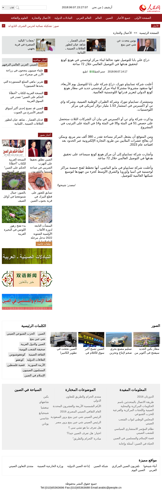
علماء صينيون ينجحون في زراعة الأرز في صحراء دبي (24, 72)
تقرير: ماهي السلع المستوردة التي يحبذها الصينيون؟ (23, 83)
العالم (98, 17)
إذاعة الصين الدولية (78, 466)
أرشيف (107, 7)
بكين (46, 396)
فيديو (67, 25)
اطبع (85, 71)
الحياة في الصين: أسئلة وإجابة (136, 443)
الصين (109, 17)
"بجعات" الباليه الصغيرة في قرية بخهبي (25, 44)
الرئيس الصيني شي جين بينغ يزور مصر (78, 422)
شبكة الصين (101, 466)
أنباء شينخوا (150, 466)
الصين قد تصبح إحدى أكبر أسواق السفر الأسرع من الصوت (24, 110)
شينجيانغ (44, 412)
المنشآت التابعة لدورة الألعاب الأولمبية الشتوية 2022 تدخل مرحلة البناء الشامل (41, 233)
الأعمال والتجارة (41, 17)
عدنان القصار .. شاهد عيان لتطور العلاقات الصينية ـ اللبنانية (24, 121)
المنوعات (92, 25)
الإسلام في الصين (34, 375)
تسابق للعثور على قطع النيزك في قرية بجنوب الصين (41, 196)
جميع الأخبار (123, 17)
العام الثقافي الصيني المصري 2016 (80, 411)
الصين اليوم (138, 470)
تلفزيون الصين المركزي (126, 466)
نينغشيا (45, 407)
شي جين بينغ (37, 338)
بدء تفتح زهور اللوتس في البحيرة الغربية (15, 229)
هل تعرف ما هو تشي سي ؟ (84, 427)
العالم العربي (83, 17)
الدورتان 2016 (145, 396)
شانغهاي (44, 402)
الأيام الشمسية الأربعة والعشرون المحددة (77, 406)
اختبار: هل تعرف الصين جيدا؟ (84, 433)
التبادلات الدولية (63, 17)
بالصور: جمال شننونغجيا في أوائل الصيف (14, 196)
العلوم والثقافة (19, 17)
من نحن (97, 7)
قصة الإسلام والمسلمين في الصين (133, 438)
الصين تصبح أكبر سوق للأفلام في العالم (94, 352)
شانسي (44, 418)
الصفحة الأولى (142, 17)
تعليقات (78, 25)
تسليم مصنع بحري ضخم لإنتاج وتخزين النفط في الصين (120, 352)
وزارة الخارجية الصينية (50, 466)
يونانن (45, 423)
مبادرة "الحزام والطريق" (87, 438)
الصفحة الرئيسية (149, 33)
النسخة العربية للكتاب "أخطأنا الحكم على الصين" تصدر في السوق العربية (26, 97)
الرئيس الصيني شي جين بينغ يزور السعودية (76, 416)
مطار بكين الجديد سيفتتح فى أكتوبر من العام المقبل (146, 352)
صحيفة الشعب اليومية (32, 349)
